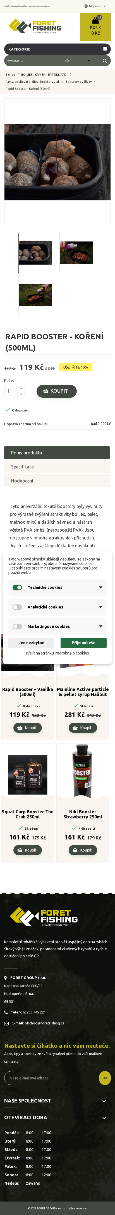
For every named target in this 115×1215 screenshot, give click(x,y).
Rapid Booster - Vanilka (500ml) (27, 692)
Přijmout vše (83, 643)
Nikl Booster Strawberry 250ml (82, 814)
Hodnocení (22, 480)
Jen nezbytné (31, 643)
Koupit (59, 390)
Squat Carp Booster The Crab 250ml (28, 814)
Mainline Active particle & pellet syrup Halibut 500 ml (83, 692)
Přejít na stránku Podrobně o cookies (57, 653)
